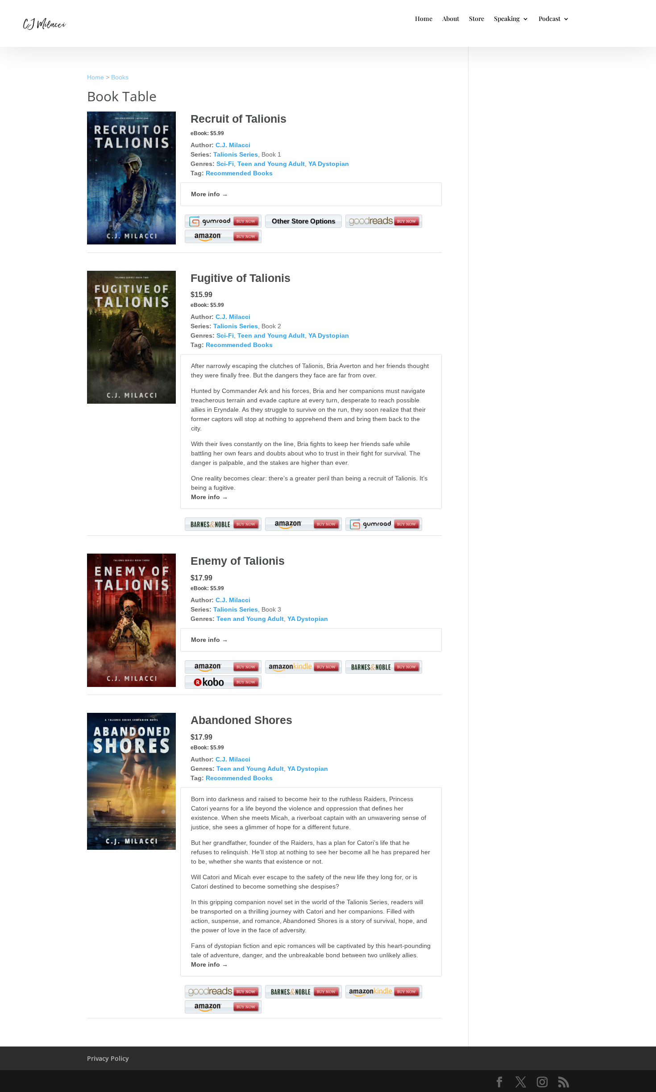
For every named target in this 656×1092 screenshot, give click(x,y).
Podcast (550, 19)
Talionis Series (235, 154)
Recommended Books (239, 173)
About (450, 19)
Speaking (507, 19)
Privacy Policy (108, 1058)
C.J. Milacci (233, 145)
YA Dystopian (328, 163)
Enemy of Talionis (238, 560)
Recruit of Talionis (238, 118)
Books (120, 77)
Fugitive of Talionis (241, 278)
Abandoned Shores (241, 720)
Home (423, 19)
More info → (209, 194)
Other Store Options (303, 221)
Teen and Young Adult (271, 163)
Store (476, 19)
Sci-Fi (225, 163)
